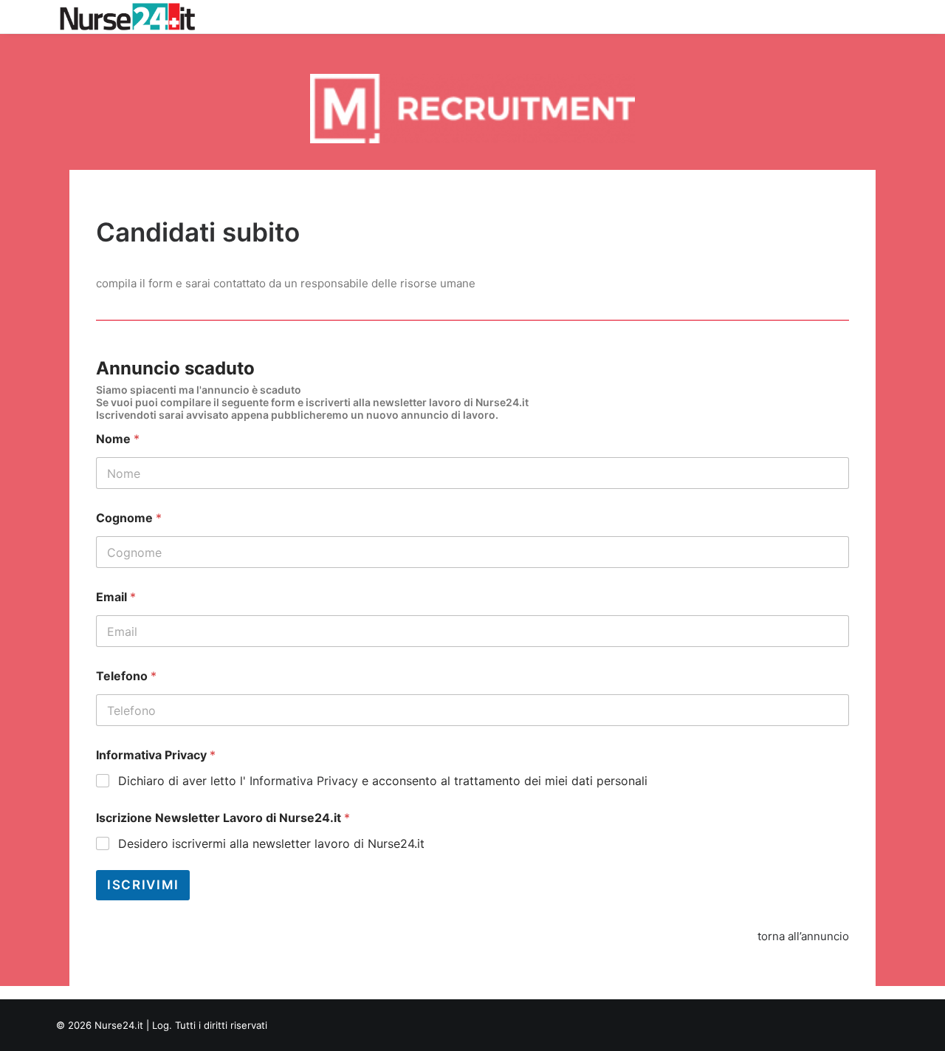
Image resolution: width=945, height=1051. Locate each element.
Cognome (129, 518)
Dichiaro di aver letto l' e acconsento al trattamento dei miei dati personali (382, 780)
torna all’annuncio (803, 936)
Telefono (126, 676)
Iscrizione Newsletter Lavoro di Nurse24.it (223, 818)
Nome (118, 439)
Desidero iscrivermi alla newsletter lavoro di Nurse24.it (271, 843)
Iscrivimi (143, 884)
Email (116, 597)
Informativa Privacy (156, 755)
